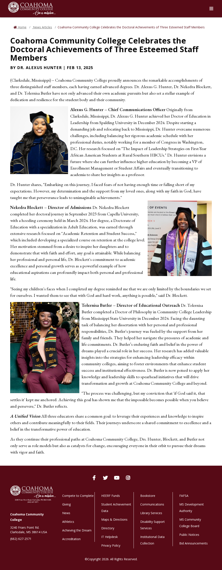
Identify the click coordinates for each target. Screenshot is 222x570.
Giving (66, 504)
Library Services (151, 513)
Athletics (68, 522)
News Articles (42, 27)
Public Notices (189, 535)
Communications (152, 504)
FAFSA (183, 496)
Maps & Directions (114, 519)
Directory (107, 528)
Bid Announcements (193, 543)
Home (21, 27)
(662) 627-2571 (20, 539)
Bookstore (147, 496)
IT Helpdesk (109, 537)
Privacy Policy (110, 545)
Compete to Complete (78, 496)
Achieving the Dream (76, 530)
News (66, 513)
